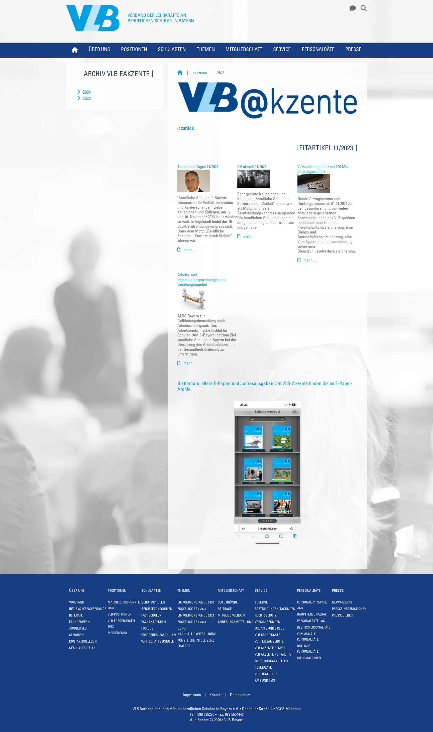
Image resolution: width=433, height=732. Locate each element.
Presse (353, 50)
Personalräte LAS (311, 621)
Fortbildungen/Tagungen (275, 609)
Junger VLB (78, 629)
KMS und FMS (265, 681)
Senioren (76, 635)
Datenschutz (240, 695)
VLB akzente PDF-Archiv (273, 655)
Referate (76, 616)
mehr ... (189, 250)
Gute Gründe (228, 602)
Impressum (192, 695)
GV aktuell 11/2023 (251, 167)
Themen (206, 50)
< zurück (185, 128)
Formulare (263, 668)
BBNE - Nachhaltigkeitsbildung (196, 631)
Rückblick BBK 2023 (191, 622)
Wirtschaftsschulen (157, 642)
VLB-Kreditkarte (267, 635)
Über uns (99, 50)
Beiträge (225, 609)
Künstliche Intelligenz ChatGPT (195, 643)
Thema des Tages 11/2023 (197, 167)
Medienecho (117, 633)
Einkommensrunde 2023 (195, 616)
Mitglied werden (231, 616)
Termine (261, 602)
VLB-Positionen (120, 615)
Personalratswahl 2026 (312, 605)
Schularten (172, 50)
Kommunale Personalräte (308, 637)
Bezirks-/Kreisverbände (87, 609)
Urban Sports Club (269, 629)
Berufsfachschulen (156, 609)
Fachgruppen (79, 622)
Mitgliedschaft (244, 50)
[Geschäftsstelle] (351, 8)
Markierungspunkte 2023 (124, 605)
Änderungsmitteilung (235, 622)
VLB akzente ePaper (270, 648)
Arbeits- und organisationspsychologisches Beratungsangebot (201, 280)
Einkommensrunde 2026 (195, 602)
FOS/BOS (147, 629)
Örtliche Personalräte (308, 649)
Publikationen (266, 674)
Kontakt (215, 695)
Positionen (134, 50)
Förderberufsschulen (158, 635)
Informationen (309, 658)
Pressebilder (342, 616)
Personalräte (318, 50)
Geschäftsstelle (82, 648)
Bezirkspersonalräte (314, 628)
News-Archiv (342, 602)
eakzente (200, 73)
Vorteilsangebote (269, 642)
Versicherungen (267, 622)
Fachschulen (151, 616)
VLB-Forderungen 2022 (121, 624)
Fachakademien (153, 622)
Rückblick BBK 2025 (191, 609)
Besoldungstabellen (271, 661)
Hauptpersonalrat (312, 615)
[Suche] (362, 8)
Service (282, 50)
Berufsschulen (153, 602)
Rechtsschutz (266, 616)
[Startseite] (179, 73)
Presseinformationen (349, 609)
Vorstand (76, 602)
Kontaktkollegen (83, 642)
